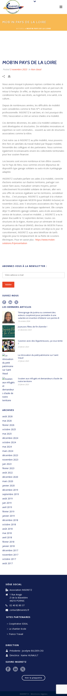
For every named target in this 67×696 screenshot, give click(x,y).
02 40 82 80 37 (17, 605)
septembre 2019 (10, 494)
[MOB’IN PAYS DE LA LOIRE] (33, 45)
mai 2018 (7, 533)
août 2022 (7, 472)
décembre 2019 (10, 490)
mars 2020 (7, 481)
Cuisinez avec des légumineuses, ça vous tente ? (40, 342)
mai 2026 (7, 420)
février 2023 (8, 468)
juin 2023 (7, 464)
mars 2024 (7, 451)
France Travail (16, 634)
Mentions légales (39, 694)
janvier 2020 (8, 485)
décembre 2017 (10, 550)
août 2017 (7, 563)
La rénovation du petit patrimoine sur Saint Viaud (38, 356)
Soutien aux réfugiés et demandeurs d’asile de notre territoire (40, 380)
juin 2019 (7, 503)
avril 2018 (7, 537)
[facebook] (4, 302)
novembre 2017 (10, 554)
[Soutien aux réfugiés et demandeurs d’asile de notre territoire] (8, 389)
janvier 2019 (8, 515)
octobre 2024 (9, 442)
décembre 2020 (10, 477)
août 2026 (7, 416)
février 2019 (8, 511)
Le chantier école (17, 628)
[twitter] (16, 302)
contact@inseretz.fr (19, 610)
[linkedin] (10, 302)
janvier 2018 (8, 546)
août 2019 (7, 498)
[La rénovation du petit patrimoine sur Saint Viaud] (8, 364)
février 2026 (8, 425)
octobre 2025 (9, 429)
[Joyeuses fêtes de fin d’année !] (8, 331)
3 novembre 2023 (18, 69)
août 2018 (7, 528)
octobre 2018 (9, 524)
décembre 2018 (10, 520)
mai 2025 (7, 433)
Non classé (36, 69)
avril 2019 (7, 507)
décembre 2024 (10, 438)
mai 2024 (7, 446)
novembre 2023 (10, 459)
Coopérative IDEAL (18, 623)
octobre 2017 (9, 559)
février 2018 (8, 541)
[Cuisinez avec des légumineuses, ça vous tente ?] (8, 345)
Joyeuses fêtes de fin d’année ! (32, 326)
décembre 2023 (10, 455)
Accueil (20, 28)
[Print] (11, 76)
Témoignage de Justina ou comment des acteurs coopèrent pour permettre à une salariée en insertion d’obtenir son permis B (38, 315)
